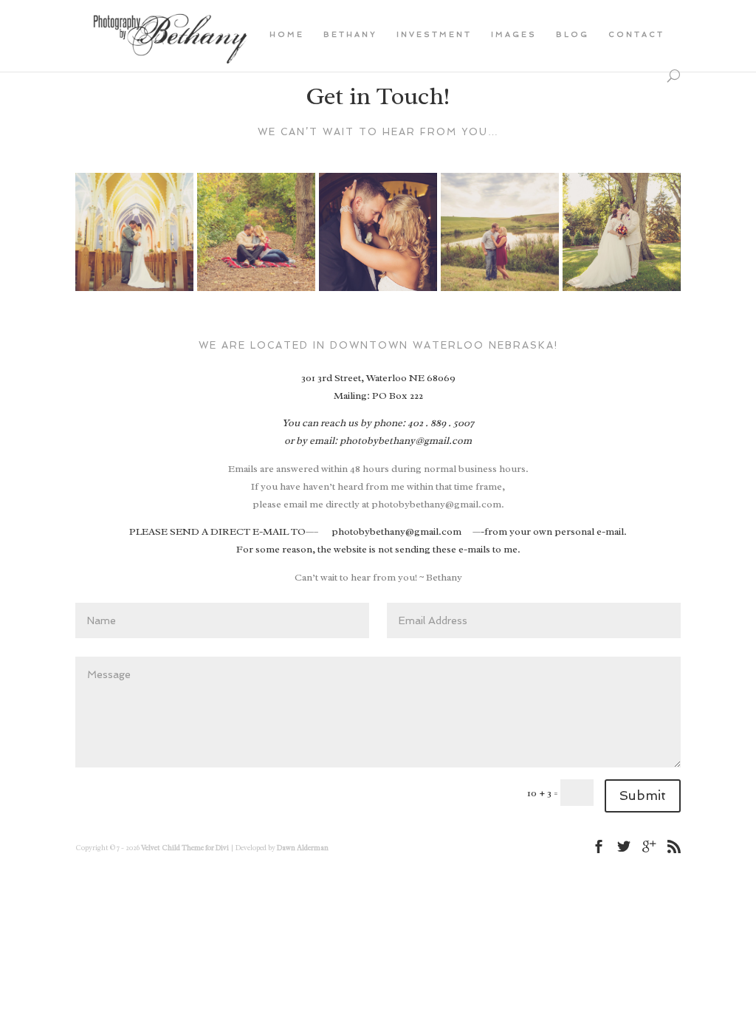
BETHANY (350, 34)
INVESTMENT (434, 34)
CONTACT (636, 34)
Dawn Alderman (303, 847)
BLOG (572, 34)
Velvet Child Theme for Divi (185, 847)
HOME (286, 34)
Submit (642, 795)
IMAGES (514, 34)
